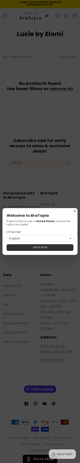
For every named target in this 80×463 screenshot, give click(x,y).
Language (14, 231)
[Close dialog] (75, 211)
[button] (40, 238)
